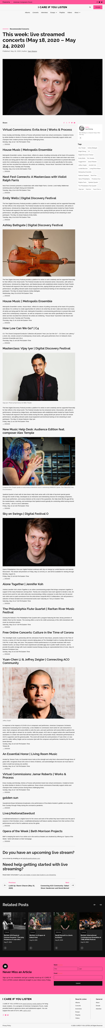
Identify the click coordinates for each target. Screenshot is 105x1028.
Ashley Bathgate (92, 148)
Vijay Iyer (81, 189)
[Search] (90, 7)
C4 (89, 151)
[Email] (74, 122)
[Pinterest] (69, 122)
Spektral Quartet (93, 182)
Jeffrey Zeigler (82, 165)
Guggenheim (82, 161)
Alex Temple (82, 148)
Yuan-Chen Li (97, 189)
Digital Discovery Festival (85, 155)
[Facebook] (64, 122)
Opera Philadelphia (84, 179)
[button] (97, 7)
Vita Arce (88, 189)
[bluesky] (101, 2)
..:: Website (6, 144)
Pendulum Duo (96, 179)
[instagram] (99, 2)
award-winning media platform (32, 1004)
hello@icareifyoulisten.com (31, 858)
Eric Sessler (90, 158)
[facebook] (97, 2)
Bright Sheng (82, 151)
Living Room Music (95, 168)
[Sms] (72, 122)
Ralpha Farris (82, 182)
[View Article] (14, 931)
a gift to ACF (27, 1010)
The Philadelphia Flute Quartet (87, 185)
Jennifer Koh (92, 165)
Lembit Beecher (83, 168)
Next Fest (93, 175)
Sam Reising (32, 51)
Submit (78, 983)
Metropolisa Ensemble (84, 172)
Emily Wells (81, 158)
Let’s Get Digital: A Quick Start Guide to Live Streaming (38, 875)
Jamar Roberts (92, 161)
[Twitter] (66, 122)
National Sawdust (83, 175)
